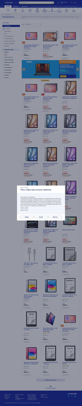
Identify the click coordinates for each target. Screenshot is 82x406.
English (22, 187)
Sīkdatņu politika (24, 208)
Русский (26, 187)
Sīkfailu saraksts (24, 210)
